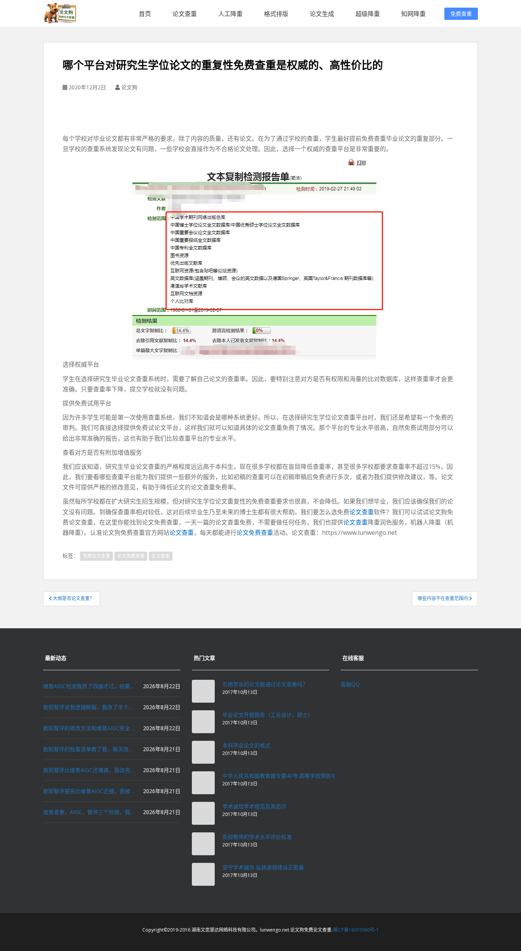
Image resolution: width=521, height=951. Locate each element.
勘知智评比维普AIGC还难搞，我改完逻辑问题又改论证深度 (89, 770)
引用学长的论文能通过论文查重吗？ (265, 684)
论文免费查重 (254, 532)
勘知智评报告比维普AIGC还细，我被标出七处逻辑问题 (89, 791)
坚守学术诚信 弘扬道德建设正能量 (263, 867)
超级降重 (367, 14)
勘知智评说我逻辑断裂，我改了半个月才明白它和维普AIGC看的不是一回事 (89, 707)
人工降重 (230, 14)
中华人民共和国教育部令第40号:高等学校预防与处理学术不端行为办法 (306, 775)
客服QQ (350, 684)
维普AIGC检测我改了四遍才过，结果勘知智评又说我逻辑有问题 (89, 686)
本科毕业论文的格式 (246, 745)
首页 (145, 14)
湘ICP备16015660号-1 (356, 930)
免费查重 (461, 13)
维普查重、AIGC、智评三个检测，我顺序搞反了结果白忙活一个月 (89, 812)
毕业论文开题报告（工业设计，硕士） (267, 714)
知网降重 (413, 14)
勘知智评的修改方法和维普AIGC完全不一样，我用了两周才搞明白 (89, 728)
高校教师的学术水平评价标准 (257, 836)
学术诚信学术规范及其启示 (254, 806)
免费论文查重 (96, 556)
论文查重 (184, 14)
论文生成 (322, 14)
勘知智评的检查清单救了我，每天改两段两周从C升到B (89, 749)
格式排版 (276, 14)
